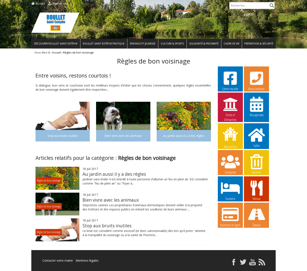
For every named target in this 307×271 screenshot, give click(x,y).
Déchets (256, 172)
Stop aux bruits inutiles (107, 226)
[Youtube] (252, 264)
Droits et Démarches (230, 115)
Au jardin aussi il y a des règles (114, 174)
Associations (230, 146)
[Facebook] (233, 264)
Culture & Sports (172, 43)
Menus (256, 198)
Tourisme (230, 198)
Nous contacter (256, 89)
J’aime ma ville (230, 89)
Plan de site (60, 3)
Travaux (256, 225)
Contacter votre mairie (57, 260)
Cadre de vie (231, 43)
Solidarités (230, 172)
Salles (256, 145)
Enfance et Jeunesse (142, 43)
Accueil (40, 3)
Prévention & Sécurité (258, 43)
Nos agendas (256, 115)
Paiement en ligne (230, 225)
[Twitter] (243, 264)
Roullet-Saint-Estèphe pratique (103, 43)
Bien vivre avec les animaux (110, 200)
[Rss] (262, 264)
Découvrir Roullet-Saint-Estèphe (55, 43)
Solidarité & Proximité (203, 43)
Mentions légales (87, 260)
